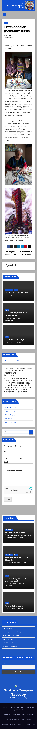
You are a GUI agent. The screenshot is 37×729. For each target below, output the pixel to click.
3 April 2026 (11, 538)
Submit (7, 499)
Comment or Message (13, 470)
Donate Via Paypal (12, 360)
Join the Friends (10, 415)
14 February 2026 (13, 563)
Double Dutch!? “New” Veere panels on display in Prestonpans (18, 370)
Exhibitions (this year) (13, 719)
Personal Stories (19, 724)
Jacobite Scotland (10, 422)
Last (21, 458)
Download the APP (11, 411)
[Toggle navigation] (19, 14)
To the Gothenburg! (14, 339)
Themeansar (19, 710)
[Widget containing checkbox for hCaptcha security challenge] (18, 490)
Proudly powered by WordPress (12, 707)
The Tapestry (26, 719)
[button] (33, 14)
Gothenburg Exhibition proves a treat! (16, 314)
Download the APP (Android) (12, 632)
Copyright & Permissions (10, 646)
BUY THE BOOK (10, 418)
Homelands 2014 (7, 724)
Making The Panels (19, 714)
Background (7, 714)
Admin (8, 35)
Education (30, 714)
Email (6, 462)
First (5, 458)
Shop (33, 724)
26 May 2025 (11, 584)
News (5, 23)
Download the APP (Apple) (11, 635)
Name (7, 451)
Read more (22, 392)
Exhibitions (9, 290)
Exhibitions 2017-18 (11, 407)
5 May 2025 (11, 609)
